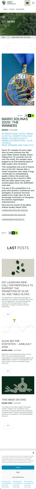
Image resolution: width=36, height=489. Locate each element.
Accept (18, 467)
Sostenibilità (20, 9)
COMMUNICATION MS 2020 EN (15, 210)
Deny (18, 472)
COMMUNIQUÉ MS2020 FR (13, 219)
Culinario (12, 9)
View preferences (18, 477)
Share (20, 115)
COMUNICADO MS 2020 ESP (14, 215)
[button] (33, 453)
